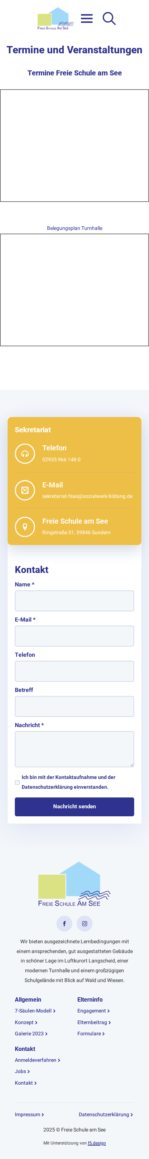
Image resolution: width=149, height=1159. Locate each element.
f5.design (97, 1143)
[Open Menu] (87, 18)
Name (24, 584)
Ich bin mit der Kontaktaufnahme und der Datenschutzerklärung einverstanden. (68, 782)
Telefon (25, 655)
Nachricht (29, 725)
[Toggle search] (109, 18)
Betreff (24, 690)
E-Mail (25, 620)
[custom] (64, 924)
